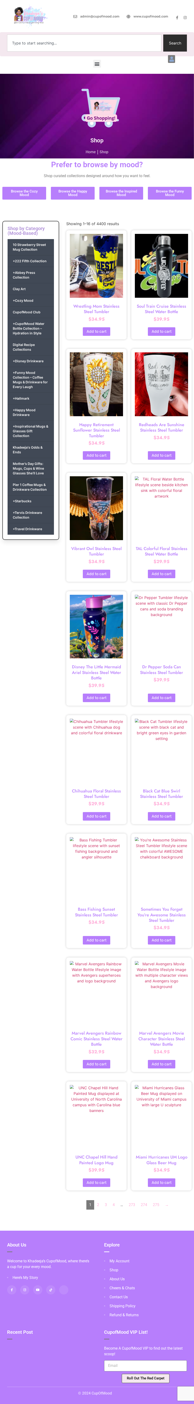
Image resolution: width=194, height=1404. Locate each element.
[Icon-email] (63, 1290)
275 (156, 1205)
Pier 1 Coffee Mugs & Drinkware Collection (30, 487)
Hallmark (21, 398)
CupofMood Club (26, 312)
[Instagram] (185, 17)
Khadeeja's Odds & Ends (28, 449)
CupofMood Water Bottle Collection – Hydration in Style (28, 328)
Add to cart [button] (96, 331)
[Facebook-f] (177, 17)
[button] (171, 59)
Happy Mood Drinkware (24, 412)
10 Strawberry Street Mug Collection (29, 247)
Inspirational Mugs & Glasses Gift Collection (30, 431)
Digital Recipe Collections (24, 347)
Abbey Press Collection (24, 275)
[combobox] (84, 43)
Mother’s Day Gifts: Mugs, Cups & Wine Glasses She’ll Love (28, 468)
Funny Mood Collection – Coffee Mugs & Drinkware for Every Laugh (30, 380)
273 (132, 1205)
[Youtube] (37, 1290)
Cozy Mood (23, 300)
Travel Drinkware (27, 529)
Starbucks (22, 501)
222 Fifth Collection (30, 261)
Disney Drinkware (28, 361)
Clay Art (19, 289)
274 (144, 1205)
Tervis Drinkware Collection (27, 515)
